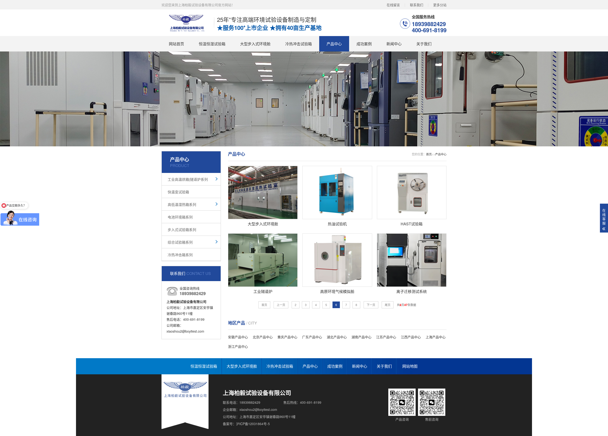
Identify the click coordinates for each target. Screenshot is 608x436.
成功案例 (364, 43)
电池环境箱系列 (180, 216)
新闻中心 (394, 43)
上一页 (281, 305)
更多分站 (439, 4)
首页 (429, 154)
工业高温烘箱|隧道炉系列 (188, 179)
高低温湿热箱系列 (182, 204)
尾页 (387, 305)
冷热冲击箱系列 (180, 254)
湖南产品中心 (361, 336)
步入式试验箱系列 (182, 229)
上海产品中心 (436, 336)
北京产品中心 (263, 336)
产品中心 (334, 43)
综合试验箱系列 (180, 242)
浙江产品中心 (238, 346)
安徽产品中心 (238, 336)
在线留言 (393, 4)
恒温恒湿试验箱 (212, 43)
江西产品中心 (411, 336)
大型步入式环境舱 (255, 43)
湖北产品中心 (337, 336)
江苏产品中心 (386, 336)
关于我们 (424, 43)
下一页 (371, 305)
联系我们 (416, 4)
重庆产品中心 (287, 336)
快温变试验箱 (178, 191)
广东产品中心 (312, 336)
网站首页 (176, 43)
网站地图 (410, 366)
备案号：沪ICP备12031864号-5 (246, 423)
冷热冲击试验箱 (298, 43)
